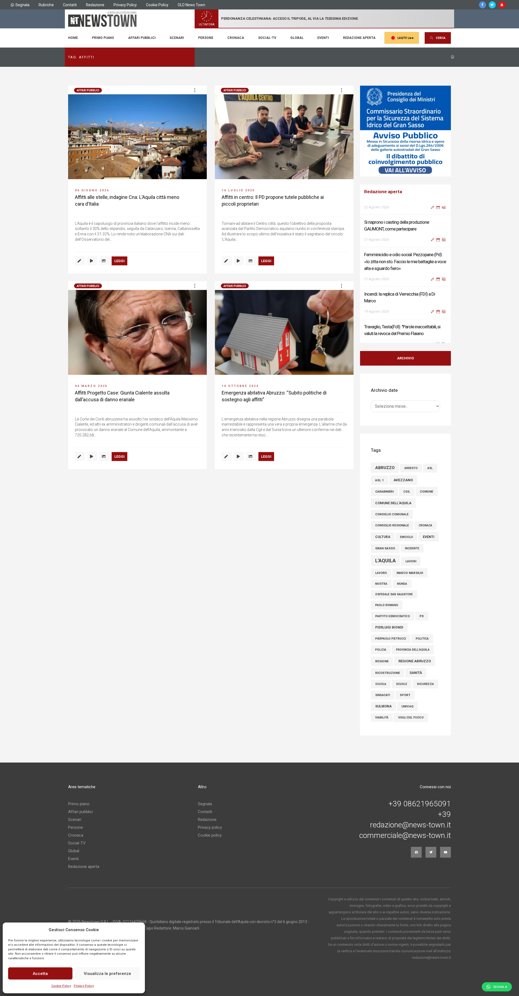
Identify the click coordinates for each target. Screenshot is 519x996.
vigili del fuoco (411, 717)
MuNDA (402, 583)
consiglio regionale (392, 525)
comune (426, 491)
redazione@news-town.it (410, 825)
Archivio (405, 358)
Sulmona (383, 706)
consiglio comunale (391, 514)
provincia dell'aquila (413, 649)
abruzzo (385, 467)
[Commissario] (405, 131)
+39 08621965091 (419, 804)
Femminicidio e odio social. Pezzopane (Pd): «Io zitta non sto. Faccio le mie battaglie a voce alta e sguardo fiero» (405, 252)
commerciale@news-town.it (405, 835)
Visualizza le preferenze (107, 973)
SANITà (416, 673)
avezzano (403, 480)
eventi (428, 537)
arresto (411, 468)
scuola (380, 684)
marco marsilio (410, 573)
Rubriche (46, 5)
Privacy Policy (84, 986)
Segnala (22, 5)
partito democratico (392, 616)
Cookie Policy (61, 986)
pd (422, 616)
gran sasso (385, 548)
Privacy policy (210, 827)
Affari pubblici (142, 38)
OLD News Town (191, 5)
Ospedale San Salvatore (394, 594)
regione (382, 661)
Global (297, 38)
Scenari (176, 38)
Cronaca (235, 38)
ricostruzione (387, 673)
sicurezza (425, 684)
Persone (205, 38)
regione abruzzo (414, 661)
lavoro (381, 573)
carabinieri (384, 491)
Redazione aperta (359, 38)
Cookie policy (210, 835)
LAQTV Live (405, 38)
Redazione (95, 5)
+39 (444, 814)
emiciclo (406, 537)
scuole (401, 684)
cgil (406, 491)
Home (73, 38)
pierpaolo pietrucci (390, 638)
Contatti (70, 5)
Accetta (40, 973)
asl (430, 468)
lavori (410, 561)
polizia (380, 649)
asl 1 (379, 480)
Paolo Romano (386, 605)
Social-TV (267, 38)
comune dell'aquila (393, 503)
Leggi (119, 261)
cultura (382, 537)
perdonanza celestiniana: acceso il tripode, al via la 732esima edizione (289, 18)
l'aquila (385, 560)
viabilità (381, 717)
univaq (407, 706)
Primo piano (103, 38)
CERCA (440, 38)
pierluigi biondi (389, 627)
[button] (194, 90)
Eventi (323, 38)
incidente (412, 548)
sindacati (382, 695)
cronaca (425, 525)
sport (405, 695)
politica (422, 638)
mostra (381, 583)
